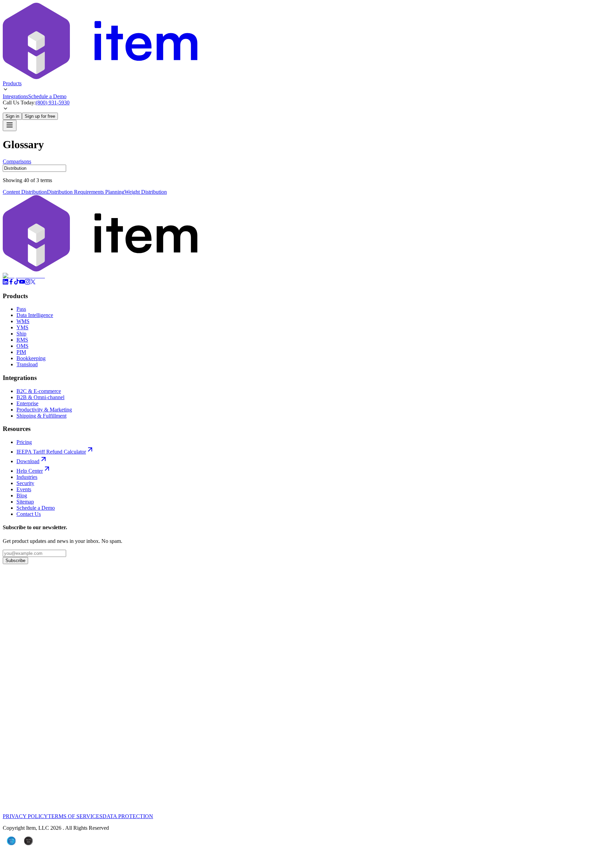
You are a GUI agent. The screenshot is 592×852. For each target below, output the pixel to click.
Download (27, 461)
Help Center (29, 471)
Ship (21, 333)
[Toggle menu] (9, 125)
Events (23, 489)
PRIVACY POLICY (25, 816)
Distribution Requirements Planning (85, 192)
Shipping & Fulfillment (41, 416)
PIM (21, 352)
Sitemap (25, 502)
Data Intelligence (34, 315)
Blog (21, 495)
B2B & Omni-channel (40, 397)
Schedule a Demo (47, 96)
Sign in (12, 116)
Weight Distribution (145, 192)
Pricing (24, 442)
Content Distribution (25, 192)
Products (12, 83)
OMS (22, 346)
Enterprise (27, 403)
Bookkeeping (31, 358)
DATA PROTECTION (127, 816)
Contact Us (28, 514)
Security (25, 483)
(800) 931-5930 (53, 102)
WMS (22, 321)
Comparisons (17, 161)
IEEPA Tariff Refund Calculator (51, 452)
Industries (26, 477)
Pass (21, 309)
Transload (27, 364)
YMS (22, 327)
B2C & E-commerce (38, 391)
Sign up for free (40, 116)
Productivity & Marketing (44, 409)
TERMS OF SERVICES (75, 816)
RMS (22, 340)
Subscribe (15, 560)
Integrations (15, 96)
